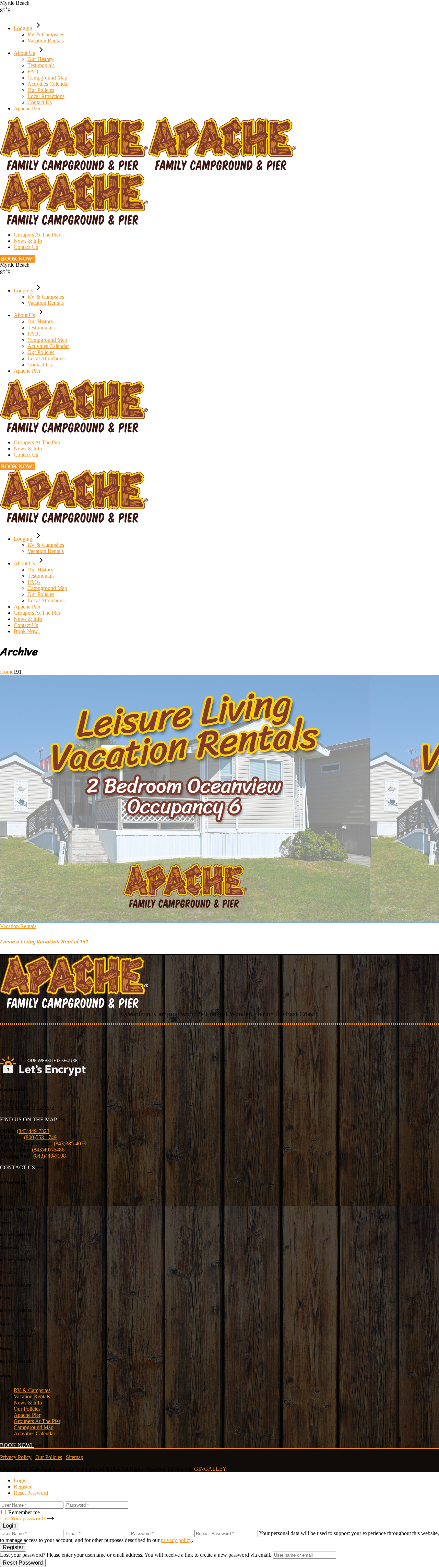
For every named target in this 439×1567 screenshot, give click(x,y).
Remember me (24, 1512)
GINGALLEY (210, 1469)
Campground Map (34, 1427)
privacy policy (176, 1540)
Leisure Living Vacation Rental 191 (44, 942)
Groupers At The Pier (37, 1421)
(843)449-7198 (49, 1156)
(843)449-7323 (33, 1131)
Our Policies (27, 1409)
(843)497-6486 (48, 1150)
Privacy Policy (16, 1457)
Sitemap (74, 1457)
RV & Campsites (32, 1390)
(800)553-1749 (40, 1137)
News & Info (28, 1403)
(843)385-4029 (70, 1143)
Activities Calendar (34, 1433)
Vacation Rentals (18, 926)
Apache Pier (27, 1415)
